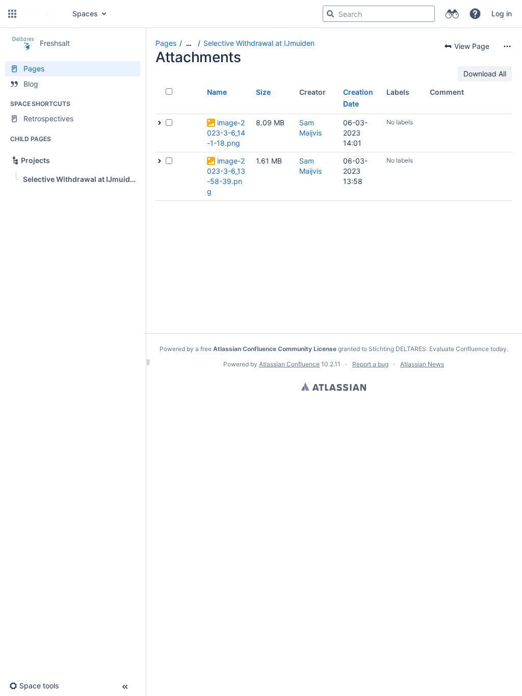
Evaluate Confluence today (468, 349)
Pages (165, 43)
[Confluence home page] (43, 14)
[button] (12, 14)
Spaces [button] (85, 13)
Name (217, 92)
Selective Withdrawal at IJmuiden (259, 43)
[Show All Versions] (159, 123)
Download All (484, 73)
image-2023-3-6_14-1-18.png (226, 132)
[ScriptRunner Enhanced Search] (452, 14)
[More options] (507, 46)
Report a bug (370, 364)
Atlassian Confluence (289, 364)
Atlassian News (422, 364)
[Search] (330, 14)
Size (263, 92)
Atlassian (333, 386)
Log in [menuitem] (501, 13)
